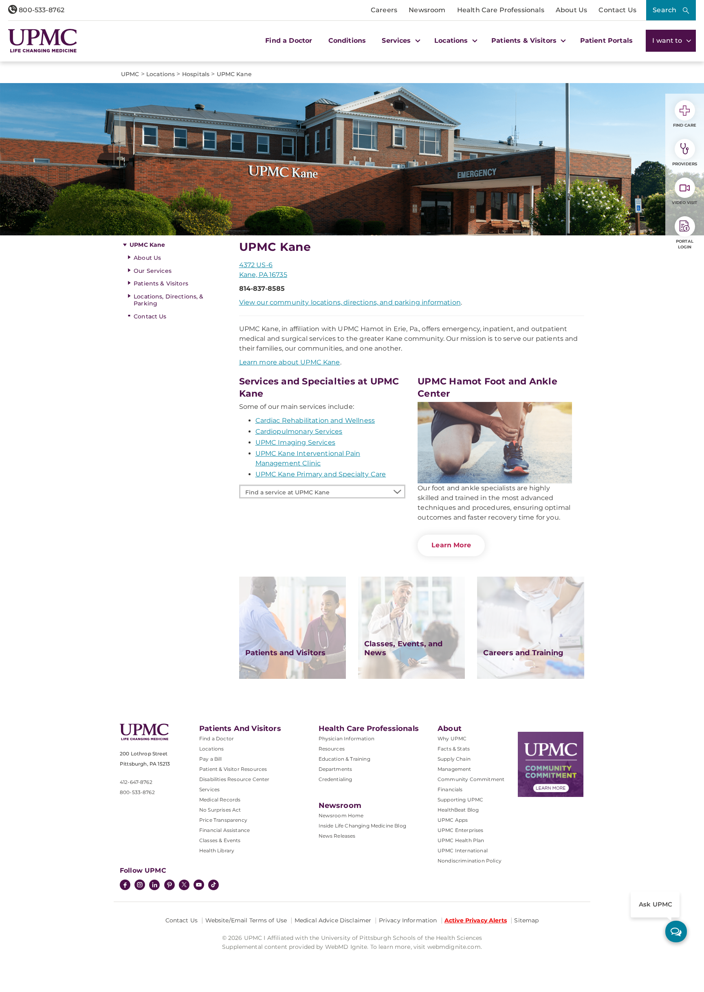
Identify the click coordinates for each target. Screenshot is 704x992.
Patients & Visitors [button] (525, 40)
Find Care (685, 125)
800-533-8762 (40, 10)
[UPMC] (42, 41)
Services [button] (397, 40)
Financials (450, 789)
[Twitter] (184, 885)
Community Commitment (471, 779)
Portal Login (684, 244)
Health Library (216, 850)
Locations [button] (452, 40)
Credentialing (335, 779)
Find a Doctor (288, 40)
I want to (668, 40)
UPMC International (463, 850)
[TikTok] (213, 885)
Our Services (153, 270)
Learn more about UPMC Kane (289, 362)
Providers (684, 164)
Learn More (451, 545)
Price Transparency (223, 820)
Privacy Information (408, 920)
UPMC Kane (147, 244)
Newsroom (427, 10)
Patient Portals (606, 40)
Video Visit (684, 202)
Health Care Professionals (500, 10)
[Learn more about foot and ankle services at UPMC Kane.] (495, 442)
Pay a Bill (210, 759)
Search (664, 10)
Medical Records (219, 800)
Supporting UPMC (460, 800)
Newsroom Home (341, 815)
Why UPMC (452, 738)
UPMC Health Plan (461, 840)
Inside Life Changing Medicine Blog (362, 826)
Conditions (347, 40)
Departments (335, 769)
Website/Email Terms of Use (246, 920)
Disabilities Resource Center (234, 779)
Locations (211, 749)
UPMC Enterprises (461, 830)
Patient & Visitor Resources (233, 769)
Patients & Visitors (161, 283)
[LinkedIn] (154, 885)
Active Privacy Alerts (475, 920)
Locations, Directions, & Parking (168, 300)
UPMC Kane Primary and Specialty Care (320, 474)
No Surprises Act (220, 810)
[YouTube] (199, 885)
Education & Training (344, 759)
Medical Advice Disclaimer (333, 920)
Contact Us (617, 10)
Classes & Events (220, 840)
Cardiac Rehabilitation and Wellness (315, 420)
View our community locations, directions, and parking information (350, 302)
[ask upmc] (676, 931)
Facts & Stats (454, 749)
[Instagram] (139, 885)
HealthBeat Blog (458, 810)
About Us (571, 10)
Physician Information (346, 738)
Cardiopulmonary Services (299, 431)
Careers (384, 10)
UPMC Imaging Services (295, 442)
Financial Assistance (224, 830)
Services (209, 789)
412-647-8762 (136, 782)
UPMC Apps (453, 820)
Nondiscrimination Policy (470, 861)
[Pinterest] (169, 885)
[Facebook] (125, 885)
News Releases (337, 836)
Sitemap (526, 920)
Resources (332, 749)
